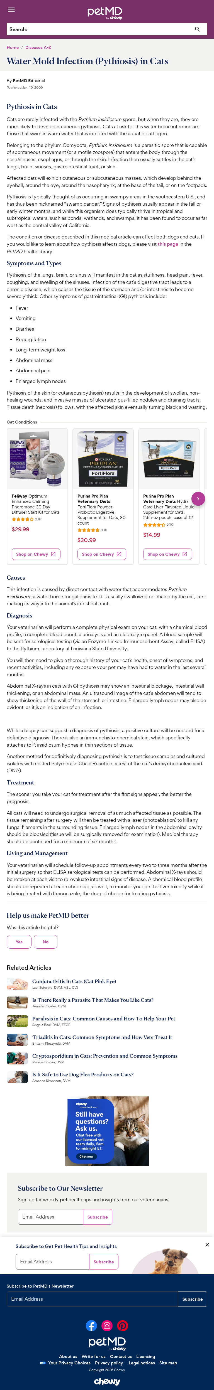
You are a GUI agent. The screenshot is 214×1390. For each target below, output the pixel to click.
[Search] (198, 29)
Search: (18, 29)
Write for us (94, 1356)
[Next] (198, 499)
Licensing (145, 1356)
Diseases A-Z (38, 47)
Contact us (121, 1356)
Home (13, 47)
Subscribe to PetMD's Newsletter (40, 1286)
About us (68, 1356)
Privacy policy (109, 1363)
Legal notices (142, 1363)
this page (168, 244)
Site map (168, 1363)
